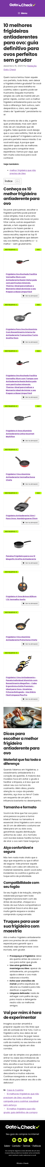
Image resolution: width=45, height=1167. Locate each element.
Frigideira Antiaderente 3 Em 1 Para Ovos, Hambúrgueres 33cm (22, 517)
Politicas (37, 1145)
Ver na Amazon (31, 296)
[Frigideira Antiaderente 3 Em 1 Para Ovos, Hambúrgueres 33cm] (22, 504)
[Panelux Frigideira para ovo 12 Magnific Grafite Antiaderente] (22, 544)
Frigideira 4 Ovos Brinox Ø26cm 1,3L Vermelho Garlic (21, 598)
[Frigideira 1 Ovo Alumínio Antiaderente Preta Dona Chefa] (22, 624)
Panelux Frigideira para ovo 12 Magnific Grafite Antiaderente (21, 557)
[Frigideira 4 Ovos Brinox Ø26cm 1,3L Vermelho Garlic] (22, 584)
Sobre (7, 1145)
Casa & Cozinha (15, 1090)
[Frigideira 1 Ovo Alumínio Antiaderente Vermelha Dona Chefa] (22, 462)
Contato (16, 1145)
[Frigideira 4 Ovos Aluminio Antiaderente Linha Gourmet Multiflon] (22, 418)
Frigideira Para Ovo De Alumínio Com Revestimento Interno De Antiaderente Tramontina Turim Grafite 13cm (22, 333)
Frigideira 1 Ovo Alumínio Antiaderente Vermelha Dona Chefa (20, 477)
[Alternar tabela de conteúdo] (16, 181)
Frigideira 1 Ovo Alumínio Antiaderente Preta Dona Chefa (21, 638)
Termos (26, 1145)
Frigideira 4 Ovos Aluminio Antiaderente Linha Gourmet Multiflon (20, 433)
